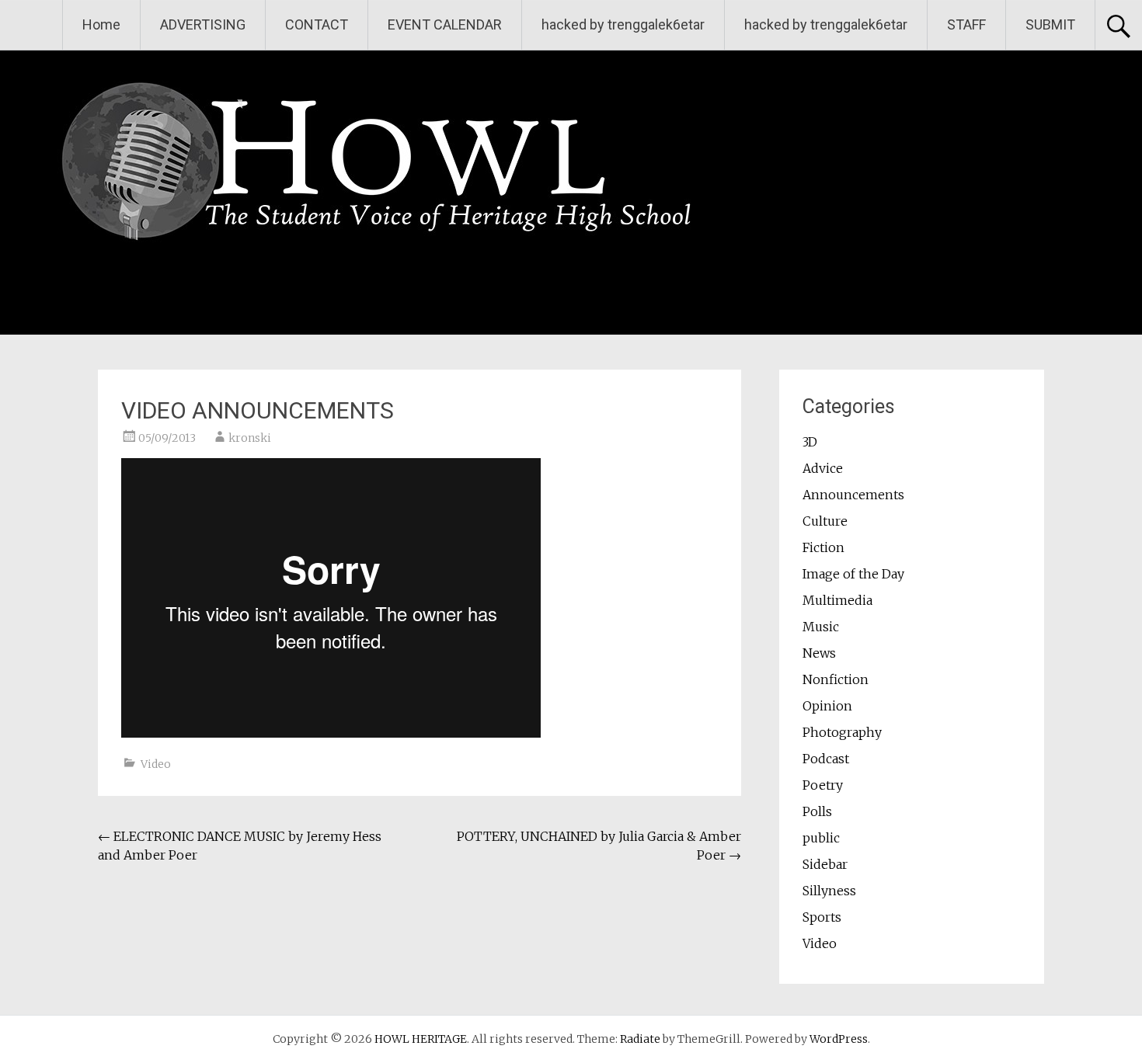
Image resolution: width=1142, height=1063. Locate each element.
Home (101, 24)
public (821, 838)
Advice (823, 468)
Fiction (823, 547)
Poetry (823, 785)
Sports (822, 917)
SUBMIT (1050, 24)
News (819, 653)
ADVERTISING (202, 24)
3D (810, 442)
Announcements (853, 494)
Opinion (827, 706)
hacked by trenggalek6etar (623, 24)
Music (821, 626)
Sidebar (825, 864)
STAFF (966, 24)
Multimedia (837, 600)
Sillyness (829, 890)
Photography (842, 732)
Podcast (826, 758)
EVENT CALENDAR (445, 24)
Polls (817, 811)
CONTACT (316, 24)
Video (156, 764)
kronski (249, 438)
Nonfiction (836, 679)
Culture (825, 521)
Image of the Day (853, 574)
